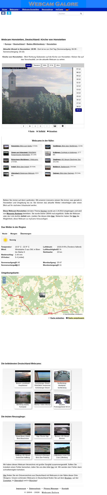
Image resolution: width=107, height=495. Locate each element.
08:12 (78, 72)
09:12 (78, 76)
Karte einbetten (57, 318)
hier (53, 216)
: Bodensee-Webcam (22, 173)
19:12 (78, 110)
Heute (28, 65)
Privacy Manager (51, 488)
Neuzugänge (47, 9)
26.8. (58, 65)
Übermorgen (25, 234)
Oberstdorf (18, 480)
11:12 (78, 83)
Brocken (68, 478)
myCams (59, 9)
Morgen (13, 234)
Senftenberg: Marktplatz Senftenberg (62, 385)
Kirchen (44, 211)
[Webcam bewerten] (62, 126)
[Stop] (40, 126)
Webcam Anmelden (30, 9)
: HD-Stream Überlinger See (67, 159)
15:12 (78, 96)
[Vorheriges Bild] (23, 126)
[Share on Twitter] (9, 13)
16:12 (78, 100)
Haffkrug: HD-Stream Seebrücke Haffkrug (23, 456)
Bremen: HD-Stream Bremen (62, 437)
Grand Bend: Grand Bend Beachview (23, 437)
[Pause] (35, 126)
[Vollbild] (54, 126)
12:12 (78, 86)
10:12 (78, 79)
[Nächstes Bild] (47, 126)
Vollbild (42, 131)
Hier (5, 475)
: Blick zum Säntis (21, 146)
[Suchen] (81, 14)
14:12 (78, 93)
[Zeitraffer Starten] (30, 126)
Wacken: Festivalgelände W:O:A (62, 406)
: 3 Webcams (24, 159)
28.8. (45, 65)
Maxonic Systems (14, 213)
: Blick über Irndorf (20, 167)
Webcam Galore (50, 492)
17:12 (78, 103)
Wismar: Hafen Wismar (42, 405)
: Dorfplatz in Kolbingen (65, 152)
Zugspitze (7, 480)
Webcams (14, 9)
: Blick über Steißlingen (65, 146)
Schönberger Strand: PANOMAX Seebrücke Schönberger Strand (42, 385)
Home (4, 9)
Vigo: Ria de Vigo (42, 436)
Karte (32, 131)
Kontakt (65, 488)
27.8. (51, 65)
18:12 (78, 106)
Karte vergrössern (76, 318)
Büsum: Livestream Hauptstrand (23, 384)
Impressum (21, 488)
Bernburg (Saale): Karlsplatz (23, 406)
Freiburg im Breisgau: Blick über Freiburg (42, 456)
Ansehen (53, 131)
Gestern (37, 65)
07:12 (78, 69)
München (33, 480)
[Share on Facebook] (3, 13)
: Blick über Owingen (63, 173)
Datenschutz (34, 488)
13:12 (78, 89)
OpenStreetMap (69, 314)
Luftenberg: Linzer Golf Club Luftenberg (62, 456)
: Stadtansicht (61, 167)
